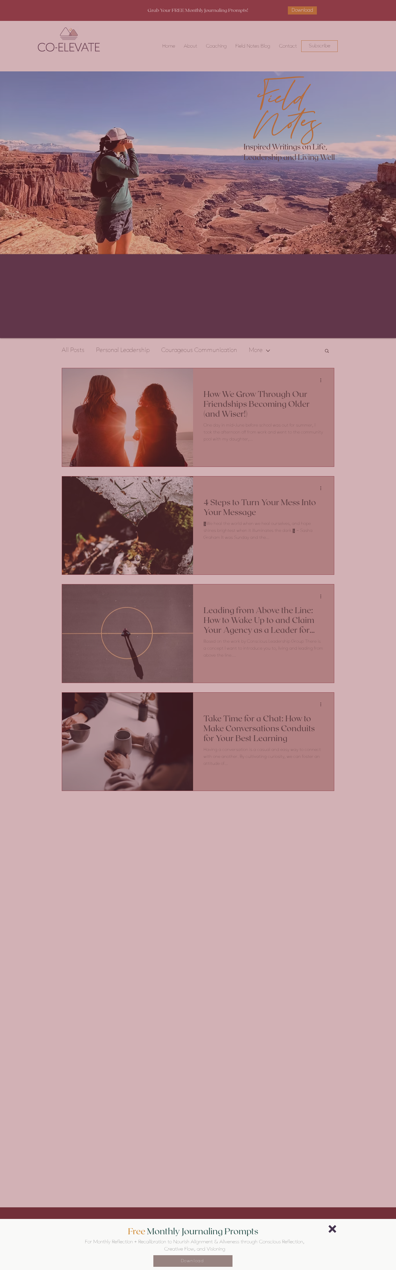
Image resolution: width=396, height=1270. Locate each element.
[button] (332, 1229)
